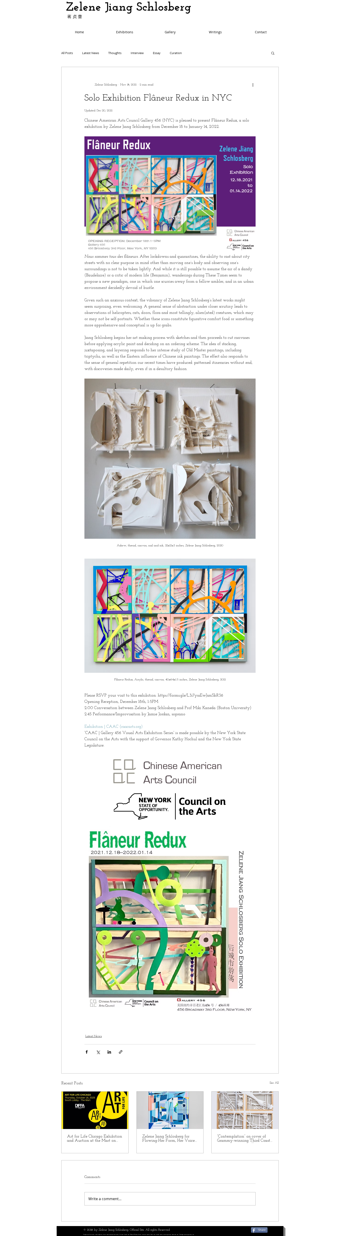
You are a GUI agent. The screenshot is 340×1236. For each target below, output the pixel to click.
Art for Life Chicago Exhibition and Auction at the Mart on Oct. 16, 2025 (94, 1139)
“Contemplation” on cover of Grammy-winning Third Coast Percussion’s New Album (243, 1139)
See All (274, 1083)
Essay (157, 53)
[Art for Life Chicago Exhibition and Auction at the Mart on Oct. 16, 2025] (95, 1110)
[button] (273, 53)
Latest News (90, 53)
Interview (137, 53)
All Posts (67, 53)
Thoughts (114, 53)
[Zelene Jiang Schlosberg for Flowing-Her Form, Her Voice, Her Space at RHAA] (170, 1110)
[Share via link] (120, 1052)
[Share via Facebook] (86, 1052)
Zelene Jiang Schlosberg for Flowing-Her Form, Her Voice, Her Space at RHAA (169, 1139)
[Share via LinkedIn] (109, 1052)
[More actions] (253, 84)
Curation (176, 53)
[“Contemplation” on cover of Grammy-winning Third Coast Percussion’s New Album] (245, 1110)
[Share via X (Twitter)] (98, 1052)
